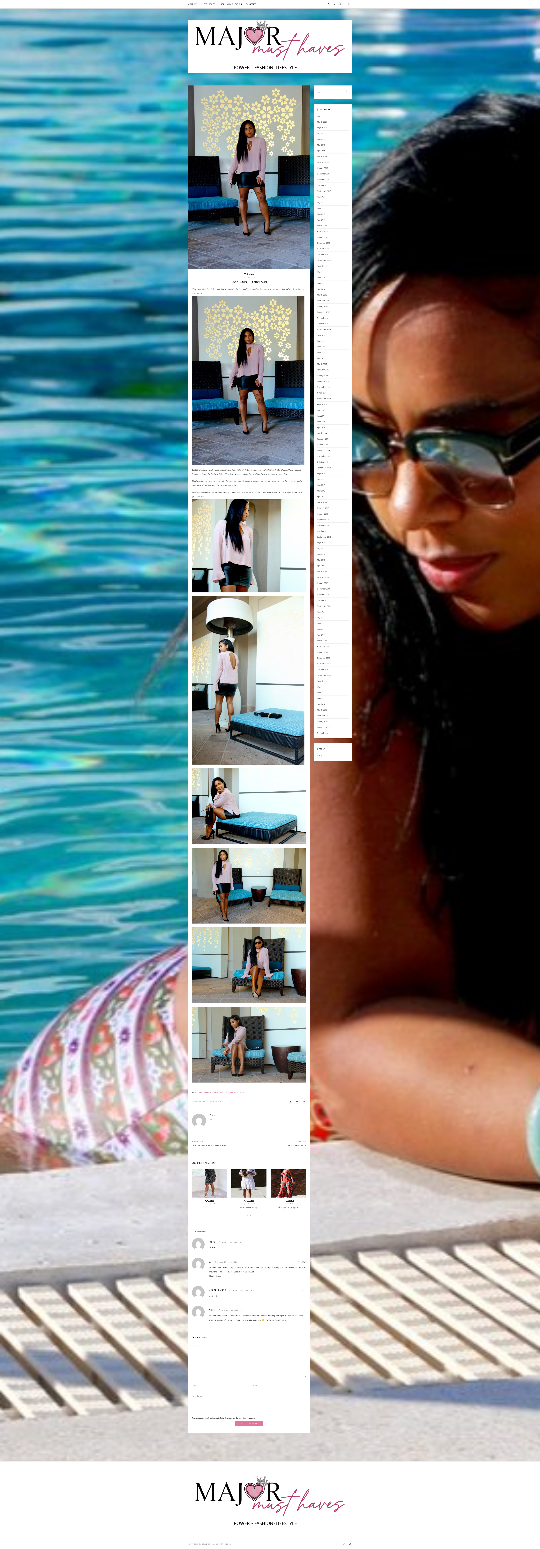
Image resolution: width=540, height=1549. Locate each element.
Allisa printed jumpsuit (288, 1207)
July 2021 (320, 116)
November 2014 (323, 387)
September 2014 (324, 398)
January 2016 (322, 306)
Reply (303, 1242)
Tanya (213, 1115)
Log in (319, 755)
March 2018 (322, 156)
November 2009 (323, 733)
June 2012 (321, 554)
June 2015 (321, 346)
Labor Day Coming (248, 1207)
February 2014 (323, 439)
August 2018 (322, 127)
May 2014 (321, 421)
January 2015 (322, 375)
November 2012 (323, 525)
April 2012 (321, 565)
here (241, 289)
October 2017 (322, 185)
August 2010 (322, 681)
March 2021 (322, 122)
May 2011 (321, 629)
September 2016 (324, 260)
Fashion (251, 277)
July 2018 (320, 133)
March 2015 (322, 364)
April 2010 (321, 704)
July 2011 (320, 617)
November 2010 (323, 663)
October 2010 (322, 669)
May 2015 (321, 352)
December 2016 (323, 243)
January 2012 (322, 583)
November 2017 (323, 179)
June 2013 (321, 485)
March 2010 (322, 710)
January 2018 (322, 168)
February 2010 (323, 715)
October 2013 (322, 462)
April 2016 (321, 289)
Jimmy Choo (218, 1092)
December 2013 (323, 450)
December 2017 (323, 174)
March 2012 (322, 571)
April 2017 (321, 220)
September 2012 (324, 537)
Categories (209, 4)
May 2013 (321, 491)
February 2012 (323, 577)
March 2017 (322, 225)
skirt (277, 289)
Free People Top (209, 289)
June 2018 (321, 139)
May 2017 (321, 214)
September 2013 (324, 467)
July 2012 (320, 548)
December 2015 (323, 312)
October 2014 (322, 393)
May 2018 (321, 145)
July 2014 (320, 410)
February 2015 (323, 369)
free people (205, 1092)
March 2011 (322, 640)
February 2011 (323, 646)
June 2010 (321, 692)
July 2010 (320, 687)
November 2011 (323, 594)
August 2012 (322, 542)
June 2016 (321, 277)
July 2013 (320, 479)
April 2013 (321, 496)
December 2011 (323, 589)
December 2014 (323, 381)
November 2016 (323, 248)
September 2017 (324, 191)
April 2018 (321, 150)
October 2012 (322, 531)
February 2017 (323, 231)
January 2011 (322, 652)
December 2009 (323, 727)
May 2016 (321, 283)
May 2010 (321, 698)
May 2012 (321, 560)
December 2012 (323, 519)
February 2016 (323, 300)
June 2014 (321, 416)
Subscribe (251, 4)
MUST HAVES (194, 4)
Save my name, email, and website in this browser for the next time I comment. (224, 1418)
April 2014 (321, 427)
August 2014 (322, 404)
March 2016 (322, 295)
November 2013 (323, 456)
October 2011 (322, 600)
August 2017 (322, 197)
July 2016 (320, 271)
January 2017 (322, 237)
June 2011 (321, 623)
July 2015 (320, 341)
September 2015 (324, 329)
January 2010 (322, 721)
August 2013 (322, 473)
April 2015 (321, 358)
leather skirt (232, 1092)
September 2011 (324, 606)
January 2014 (322, 444)
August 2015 (322, 335)
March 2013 (322, 502)
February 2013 (323, 508)
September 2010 (324, 675)
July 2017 (320, 202)
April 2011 (321, 635)
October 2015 (322, 323)
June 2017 (321, 208)
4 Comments (215, 1102)
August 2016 (322, 266)
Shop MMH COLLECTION (230, 4)
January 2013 (322, 514)
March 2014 (322, 433)
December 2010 (323, 658)
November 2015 (323, 318)
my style (244, 1092)
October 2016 (322, 254)
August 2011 (322, 612)
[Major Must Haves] (270, 46)
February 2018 (323, 162)
